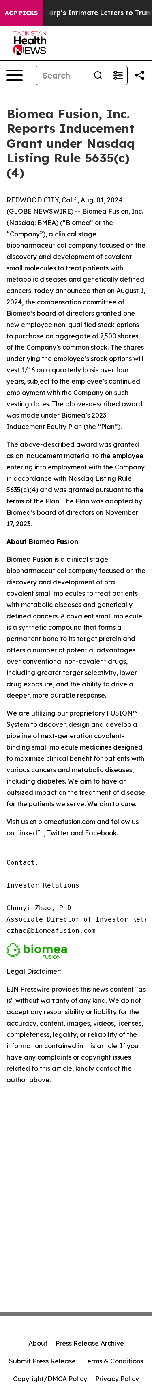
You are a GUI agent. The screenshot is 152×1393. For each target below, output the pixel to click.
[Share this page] (140, 75)
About (37, 1343)
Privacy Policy (117, 1379)
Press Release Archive (90, 1343)
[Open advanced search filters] (117, 75)
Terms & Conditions (113, 1361)
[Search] (98, 75)
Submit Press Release (42, 1361)
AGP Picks (21, 13)
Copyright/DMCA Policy (50, 1379)
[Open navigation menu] (14, 75)
